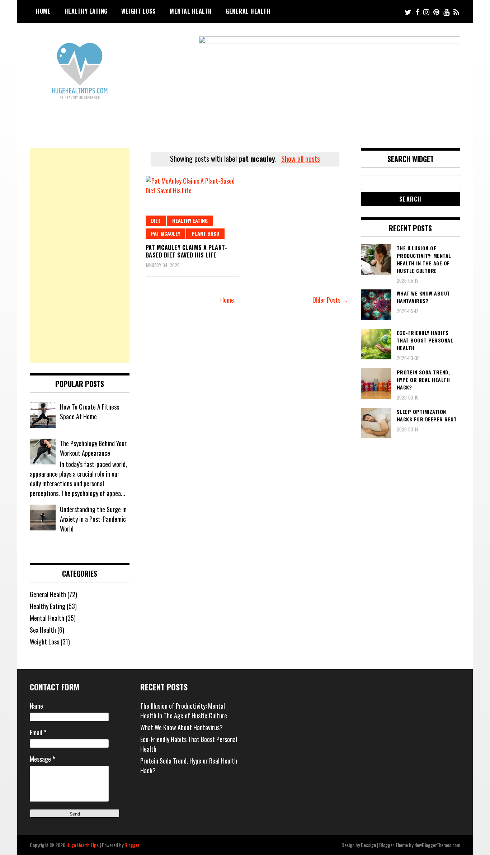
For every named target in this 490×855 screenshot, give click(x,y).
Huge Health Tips (82, 845)
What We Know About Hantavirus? (181, 727)
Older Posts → (330, 299)
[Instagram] (426, 11)
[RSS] (456, 11)
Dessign (368, 845)
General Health (248, 11)
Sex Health (43, 629)
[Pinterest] (436, 11)
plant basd (205, 233)
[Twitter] (408, 11)
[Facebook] (417, 11)
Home (43, 11)
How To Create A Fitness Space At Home (89, 411)
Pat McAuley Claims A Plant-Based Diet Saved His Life (186, 251)
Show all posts (300, 158)
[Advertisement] (79, 255)
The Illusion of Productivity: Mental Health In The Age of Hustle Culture (183, 710)
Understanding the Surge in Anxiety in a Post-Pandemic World (93, 519)
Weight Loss (138, 11)
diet (156, 220)
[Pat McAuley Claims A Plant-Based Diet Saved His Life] (193, 207)
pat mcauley (165, 233)
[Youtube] (446, 11)
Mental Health (191, 11)
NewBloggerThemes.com (437, 845)
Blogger (132, 845)
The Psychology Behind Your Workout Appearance (93, 448)
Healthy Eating (86, 11)
